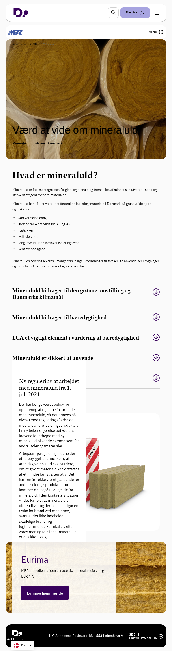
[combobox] (22, 645)
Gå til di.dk (15, 639)
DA (23, 645)
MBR (36, 44)
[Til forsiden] (21, 12)
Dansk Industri (20, 44)
